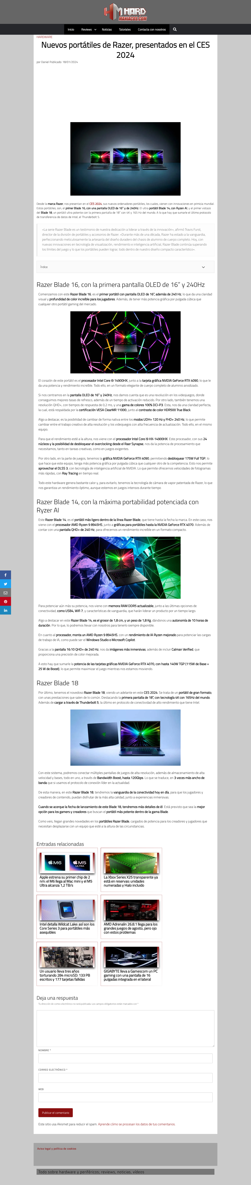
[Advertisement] (125, 94)
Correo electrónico (52, 1069)
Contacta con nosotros (152, 29)
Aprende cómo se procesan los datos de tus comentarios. (136, 1124)
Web (41, 1089)
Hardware (44, 37)
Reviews (86, 29)
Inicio (71, 29)
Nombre (44, 1050)
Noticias (107, 29)
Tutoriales (125, 29)
